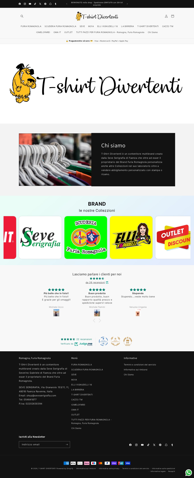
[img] (97, 278)
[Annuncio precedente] (67, 4)
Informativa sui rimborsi (135, 369)
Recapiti (171, 471)
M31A (74, 379)
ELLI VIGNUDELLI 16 (81, 384)
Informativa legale (158, 471)
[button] (22, 16)
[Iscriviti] (67, 444)
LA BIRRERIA (77, 389)
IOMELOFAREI (78, 404)
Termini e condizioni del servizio (140, 364)
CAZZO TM (76, 399)
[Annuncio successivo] (127, 4)
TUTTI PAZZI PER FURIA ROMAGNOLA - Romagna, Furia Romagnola (91, 421)
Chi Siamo (76, 428)
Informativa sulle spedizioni (163, 468)
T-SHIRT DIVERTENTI (82, 394)
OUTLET (75, 414)
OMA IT (75, 409)
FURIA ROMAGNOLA (81, 364)
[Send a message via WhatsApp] (189, 473)
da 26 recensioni (95, 282)
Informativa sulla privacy (109, 468)
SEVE (73, 374)
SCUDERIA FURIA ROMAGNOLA (87, 369)
